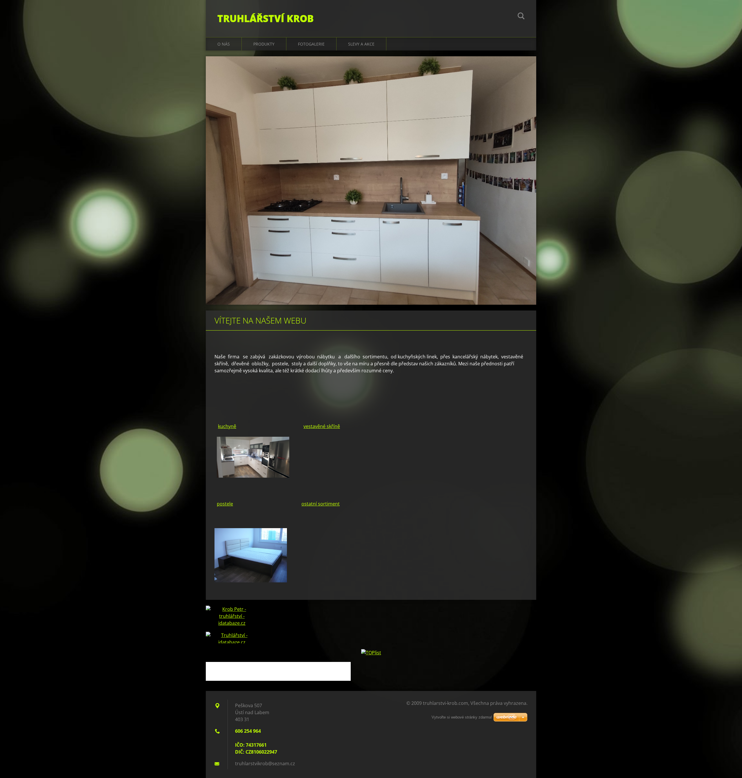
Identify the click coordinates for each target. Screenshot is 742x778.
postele (225, 504)
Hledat (521, 17)
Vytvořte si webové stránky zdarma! (462, 717)
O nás (223, 44)
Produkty (263, 44)
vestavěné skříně (321, 426)
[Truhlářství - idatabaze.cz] (232, 637)
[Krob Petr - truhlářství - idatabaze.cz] (232, 619)
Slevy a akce (361, 44)
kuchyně (227, 426)
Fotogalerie (311, 44)
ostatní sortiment (320, 504)
